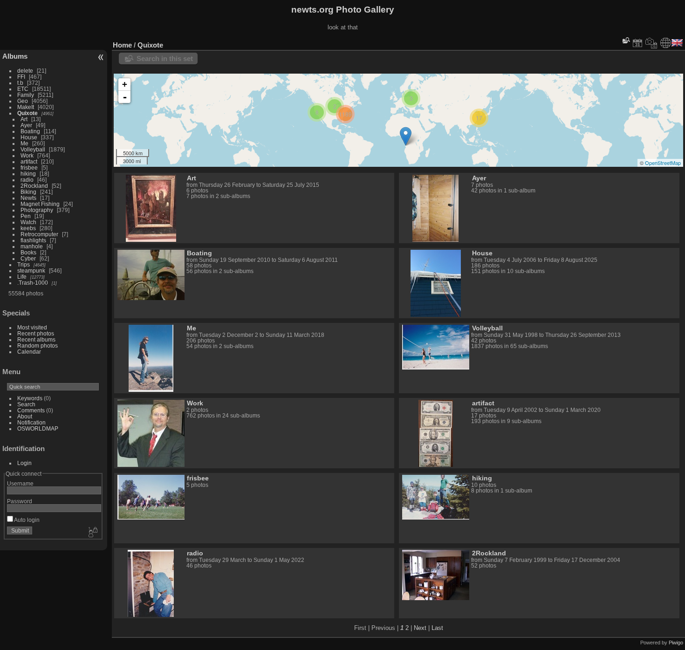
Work (27, 155)
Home (122, 45)
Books (28, 252)
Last (437, 627)
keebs (28, 228)
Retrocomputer (39, 234)
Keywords (29, 398)
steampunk (31, 270)
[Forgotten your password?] (92, 533)
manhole (32, 246)
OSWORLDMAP (37, 428)
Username (20, 483)
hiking (28, 174)
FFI (21, 77)
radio (27, 180)
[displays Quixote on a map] (665, 43)
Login (24, 463)
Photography (37, 210)
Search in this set (165, 58)
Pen (26, 216)
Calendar (29, 352)
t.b (20, 83)
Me (24, 143)
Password (19, 501)
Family (25, 95)
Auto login (26, 520)
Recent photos (35, 333)
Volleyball (33, 149)
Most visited (32, 327)
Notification (31, 422)
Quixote (27, 113)
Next (420, 627)
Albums (14, 56)
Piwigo (676, 642)
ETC (22, 89)
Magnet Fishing (40, 204)
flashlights (33, 240)
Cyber (28, 258)
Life (22, 277)
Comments (31, 410)
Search (26, 404)
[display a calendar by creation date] (651, 43)
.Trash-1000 (32, 283)
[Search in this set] (625, 40)
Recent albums (36, 339)
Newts (28, 198)
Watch (28, 222)
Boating (30, 131)
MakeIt (25, 107)
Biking (28, 192)
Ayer (26, 125)
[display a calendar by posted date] (637, 43)
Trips (23, 264)
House (29, 137)
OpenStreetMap (663, 162)
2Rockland (34, 186)
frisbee (29, 167)
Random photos (37, 345)
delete (25, 71)
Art (24, 119)
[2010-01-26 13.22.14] (405, 136)
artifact (29, 161)
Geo (22, 101)
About (24, 416)
